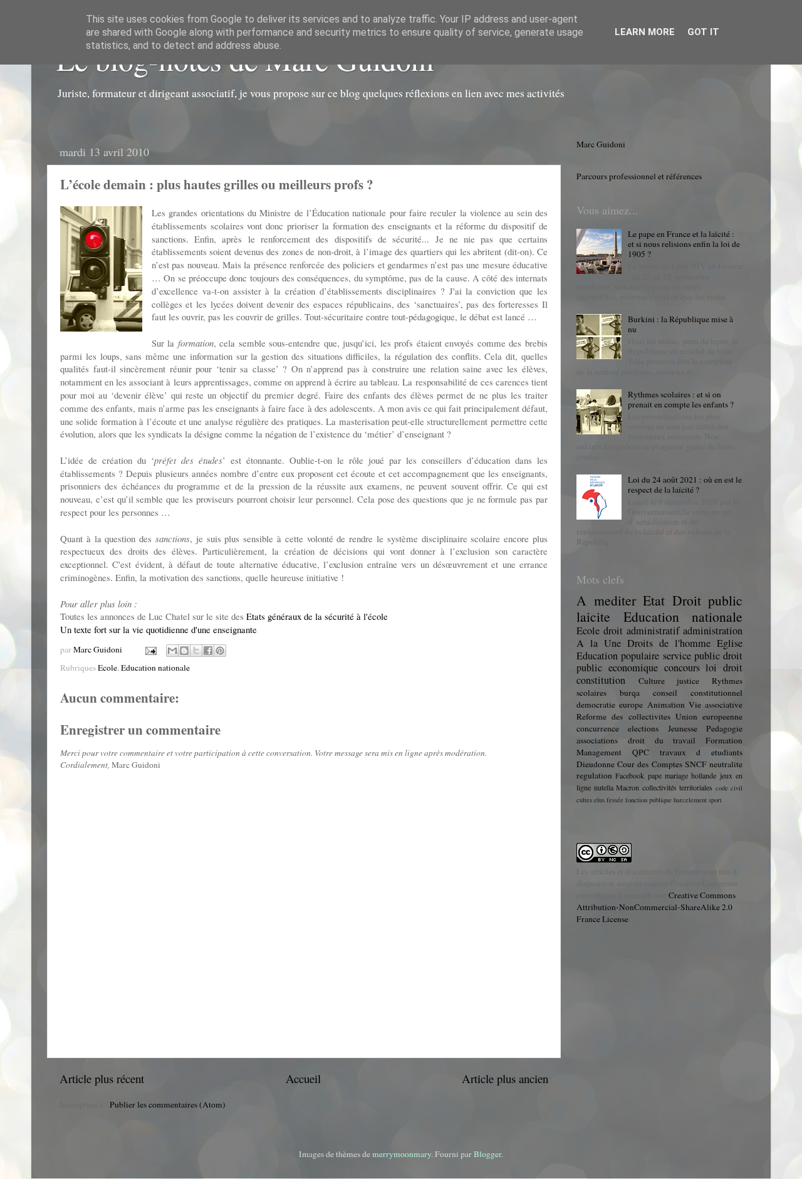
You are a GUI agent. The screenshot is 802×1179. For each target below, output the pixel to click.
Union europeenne (708, 716)
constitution (600, 680)
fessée (615, 799)
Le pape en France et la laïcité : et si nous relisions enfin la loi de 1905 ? (684, 243)
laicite (593, 616)
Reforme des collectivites (623, 716)
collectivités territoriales (677, 787)
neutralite (725, 764)
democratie (595, 704)
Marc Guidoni (600, 144)
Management (599, 752)
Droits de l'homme (669, 643)
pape (655, 775)
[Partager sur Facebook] (208, 650)
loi (711, 667)
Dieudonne (595, 764)
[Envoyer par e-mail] (172, 650)
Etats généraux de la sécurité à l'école (317, 616)
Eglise (729, 643)
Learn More (645, 32)
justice (688, 680)
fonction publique (648, 799)
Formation (724, 740)
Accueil (303, 1078)
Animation (666, 704)
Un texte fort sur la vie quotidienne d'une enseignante (158, 629)
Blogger (487, 1154)
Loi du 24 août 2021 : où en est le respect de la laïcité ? (685, 484)
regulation (594, 775)
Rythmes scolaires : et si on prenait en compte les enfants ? (681, 399)
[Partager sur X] (196, 650)
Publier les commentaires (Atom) (168, 1104)
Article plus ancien (505, 1078)
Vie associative (715, 704)
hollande (703, 775)
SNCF (696, 764)
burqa (630, 692)
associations (597, 740)
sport (715, 799)
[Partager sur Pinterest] (220, 650)
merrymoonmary (401, 1154)
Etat (654, 600)
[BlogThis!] (184, 650)
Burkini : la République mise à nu (680, 324)
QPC (640, 752)
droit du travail (662, 740)
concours (682, 667)
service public (691, 656)
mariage (676, 775)
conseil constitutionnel (697, 692)
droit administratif (641, 630)
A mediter (606, 600)
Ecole (107, 667)
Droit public (707, 600)
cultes (584, 799)
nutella (603, 787)
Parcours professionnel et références (639, 176)
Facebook (629, 775)
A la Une (598, 643)
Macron (627, 787)
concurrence (597, 728)
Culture (651, 680)
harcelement (690, 799)
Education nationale (155, 667)
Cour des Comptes (649, 764)
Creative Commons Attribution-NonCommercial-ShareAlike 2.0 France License (656, 907)
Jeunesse (682, 728)
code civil (729, 787)
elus (599, 799)
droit (732, 667)
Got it (703, 32)
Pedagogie (724, 728)
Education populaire (617, 656)
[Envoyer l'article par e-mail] (150, 649)
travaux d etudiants (701, 752)
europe (631, 704)
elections (643, 728)
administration (712, 630)
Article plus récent (102, 1078)
